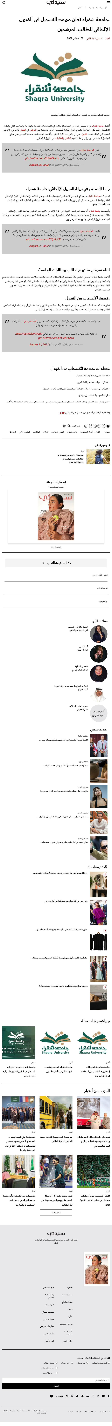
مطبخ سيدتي (66, 1295)
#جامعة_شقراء (87, 150)
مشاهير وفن (81, 1363)
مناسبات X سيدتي (49, 1296)
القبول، (84, 134)
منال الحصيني (82, 710)
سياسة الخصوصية (90, 1411)
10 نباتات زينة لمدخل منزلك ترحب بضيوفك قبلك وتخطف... (60, 873)
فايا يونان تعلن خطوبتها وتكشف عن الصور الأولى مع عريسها (64, 791)
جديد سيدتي (98, 729)
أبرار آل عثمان (82, 650)
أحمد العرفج (83, 690)
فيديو (69, 1287)
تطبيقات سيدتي (47, 1326)
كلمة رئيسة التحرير (59, 563)
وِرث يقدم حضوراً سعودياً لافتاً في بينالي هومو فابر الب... (65, 765)
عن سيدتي (49, 1304)
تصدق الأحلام (102, 588)
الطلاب (45, 432)
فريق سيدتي (48, 1319)
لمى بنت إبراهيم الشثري (79, 630)
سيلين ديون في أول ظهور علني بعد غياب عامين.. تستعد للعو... (63, 842)
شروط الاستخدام (104, 1411)
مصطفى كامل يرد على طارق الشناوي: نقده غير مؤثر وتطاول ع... (62, 817)
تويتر (62, 412)
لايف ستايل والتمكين (99, 1363)
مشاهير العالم (83, 838)
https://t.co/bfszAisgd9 (28, 334)
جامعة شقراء (97, 126)
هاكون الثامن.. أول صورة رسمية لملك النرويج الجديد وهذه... (59, 958)
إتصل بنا (70, 1411)
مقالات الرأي (99, 621)
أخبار (108, 38)
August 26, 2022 (38, 165)
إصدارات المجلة (56, 482)
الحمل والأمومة (48, 1373)
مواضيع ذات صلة (95, 1021)
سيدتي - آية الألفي (94, 38)
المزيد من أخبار (97, 1090)
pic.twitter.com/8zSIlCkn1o (42, 158)
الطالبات (36, 432)
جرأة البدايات (102, 601)
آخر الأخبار (49, 1341)
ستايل (70, 1309)
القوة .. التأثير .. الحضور (99, 575)
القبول (23, 130)
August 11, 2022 (38, 345)
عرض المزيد (56, 1212)
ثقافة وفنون (83, 762)
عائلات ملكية (83, 736)
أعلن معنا (78, 1411)
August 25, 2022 (38, 246)
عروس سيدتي (66, 1324)
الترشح (33, 130)
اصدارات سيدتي (68, 1332)
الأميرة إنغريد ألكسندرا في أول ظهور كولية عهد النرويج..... (63, 740)
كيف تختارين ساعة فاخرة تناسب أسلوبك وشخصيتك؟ (63, 986)
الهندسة (13, 432)
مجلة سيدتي (48, 1287)
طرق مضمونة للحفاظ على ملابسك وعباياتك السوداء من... (61, 930)
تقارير (70, 1316)
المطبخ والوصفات (48, 1368)
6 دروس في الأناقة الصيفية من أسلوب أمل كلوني (66, 901)
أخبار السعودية (86, 432)
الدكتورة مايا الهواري (80, 670)
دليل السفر (67, 1341)
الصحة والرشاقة (48, 1363)
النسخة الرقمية (56, 547)
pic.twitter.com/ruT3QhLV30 (43, 239)
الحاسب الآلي (24, 432)
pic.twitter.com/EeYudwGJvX (56, 338)
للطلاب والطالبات (63, 138)
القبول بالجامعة (57, 432)
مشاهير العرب (83, 787)
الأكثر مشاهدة (97, 867)
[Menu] (108, 2)
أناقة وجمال (65, 1363)
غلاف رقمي (49, 1334)
